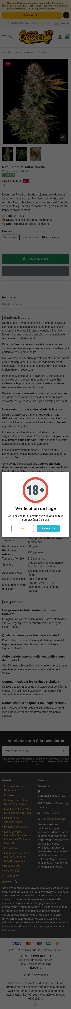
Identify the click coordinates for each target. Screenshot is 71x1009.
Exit (22, 528)
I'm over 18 (48, 528)
